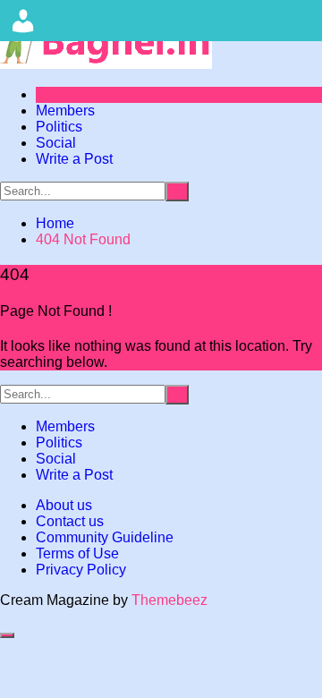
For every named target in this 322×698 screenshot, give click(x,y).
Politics (59, 126)
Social (56, 142)
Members (65, 110)
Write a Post (74, 158)
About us (64, 505)
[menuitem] (23, 20)
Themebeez (169, 600)
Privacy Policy (81, 569)
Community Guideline (105, 537)
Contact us (70, 521)
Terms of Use (77, 553)
